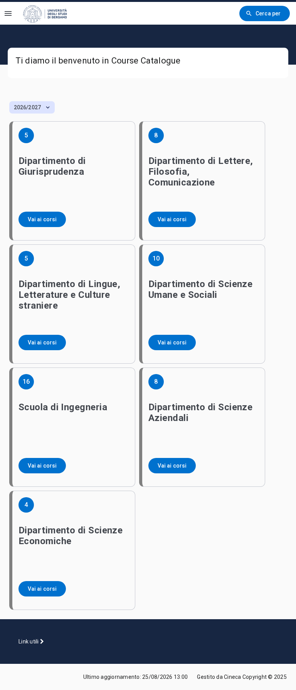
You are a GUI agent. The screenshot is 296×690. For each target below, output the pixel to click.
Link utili (29, 641)
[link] (50, 13)
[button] (32, 107)
